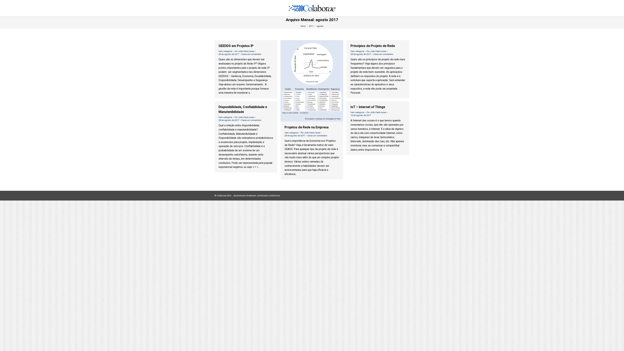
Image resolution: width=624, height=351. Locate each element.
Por (244, 51)
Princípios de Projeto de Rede (373, 46)
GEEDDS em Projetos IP (236, 46)
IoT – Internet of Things (368, 107)
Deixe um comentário (251, 54)
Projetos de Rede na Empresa (307, 127)
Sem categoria (225, 51)
